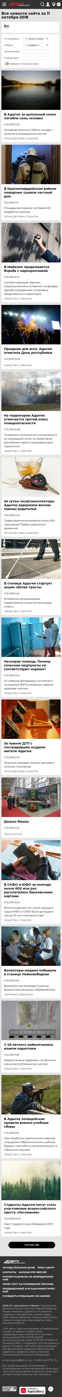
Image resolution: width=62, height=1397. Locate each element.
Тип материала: (11, 39)
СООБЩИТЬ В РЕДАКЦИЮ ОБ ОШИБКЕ (26, 1296)
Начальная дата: (12, 51)
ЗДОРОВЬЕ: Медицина (18, 994)
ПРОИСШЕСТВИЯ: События (21, 138)
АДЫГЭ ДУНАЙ (13, 834)
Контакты (9, 1272)
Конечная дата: (11, 58)
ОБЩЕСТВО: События (17, 299)
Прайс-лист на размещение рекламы (28, 1284)
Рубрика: (8, 45)
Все (6, 25)
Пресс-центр (46, 1267)
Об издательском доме (19, 1267)
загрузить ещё (31, 1245)
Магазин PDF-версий (33, 1272)
